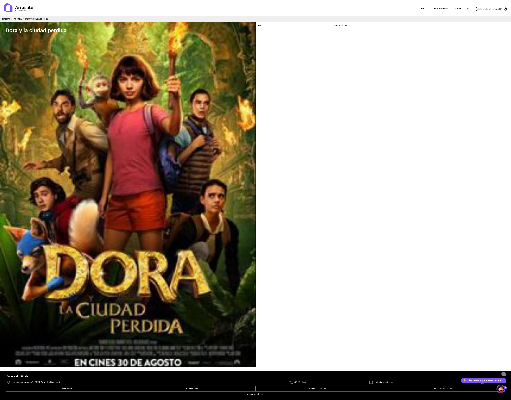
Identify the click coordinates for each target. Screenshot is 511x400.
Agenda (18, 19)
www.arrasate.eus (255, 394)
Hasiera (6, 19)
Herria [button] (424, 8)
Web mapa (67, 388)
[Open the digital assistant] (500, 389)
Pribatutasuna (318, 388)
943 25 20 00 (299, 382)
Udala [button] (458, 8)
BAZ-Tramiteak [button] (441, 8)
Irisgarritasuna (443, 388)
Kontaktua (192, 388)
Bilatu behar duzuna (489, 9)
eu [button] (468, 8)
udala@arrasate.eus (383, 382)
